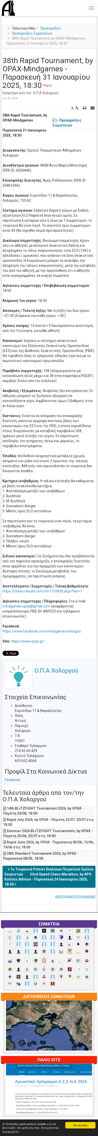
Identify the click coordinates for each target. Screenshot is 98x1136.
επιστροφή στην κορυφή (75, 896)
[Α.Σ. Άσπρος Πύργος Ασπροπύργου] (27, 944)
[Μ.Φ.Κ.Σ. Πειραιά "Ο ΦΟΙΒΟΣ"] (10, 961)
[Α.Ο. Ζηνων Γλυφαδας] (10, 937)
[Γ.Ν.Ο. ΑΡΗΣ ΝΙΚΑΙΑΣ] (35, 951)
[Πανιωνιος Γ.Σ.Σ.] (70, 960)
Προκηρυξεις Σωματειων (32, 33)
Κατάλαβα (80, 1125)
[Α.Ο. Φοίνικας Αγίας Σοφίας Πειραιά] (78, 937)
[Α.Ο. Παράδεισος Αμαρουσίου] (53, 937)
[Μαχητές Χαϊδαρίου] (18, 960)
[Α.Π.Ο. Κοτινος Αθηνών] (10, 944)
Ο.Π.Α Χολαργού (46, 93)
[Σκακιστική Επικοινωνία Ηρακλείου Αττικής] (10, 983)
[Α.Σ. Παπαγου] (44, 944)
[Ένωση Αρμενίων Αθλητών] (87, 951)
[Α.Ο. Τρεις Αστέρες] (70, 937)
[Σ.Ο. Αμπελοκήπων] (53, 969)
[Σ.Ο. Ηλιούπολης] (61, 969)
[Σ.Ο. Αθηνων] (44, 968)
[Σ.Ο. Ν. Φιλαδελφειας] (10, 976)
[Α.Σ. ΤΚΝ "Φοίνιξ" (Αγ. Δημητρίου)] (61, 944)
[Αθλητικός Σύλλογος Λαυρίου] (78, 944)
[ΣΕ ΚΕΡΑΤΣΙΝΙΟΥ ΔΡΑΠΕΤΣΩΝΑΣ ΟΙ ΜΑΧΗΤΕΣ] (87, 976)
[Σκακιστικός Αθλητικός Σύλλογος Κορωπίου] (18, 984)
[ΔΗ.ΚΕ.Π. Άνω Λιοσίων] (44, 951)
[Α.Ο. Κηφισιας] (18, 937)
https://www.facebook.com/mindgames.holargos (42, 631)
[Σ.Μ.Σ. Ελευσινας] (27, 969)
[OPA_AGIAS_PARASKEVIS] (10, 931)
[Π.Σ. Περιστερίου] (44, 959)
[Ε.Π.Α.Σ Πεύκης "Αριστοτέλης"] (78, 953)
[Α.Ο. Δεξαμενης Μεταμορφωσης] (87, 930)
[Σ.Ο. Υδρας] (61, 976)
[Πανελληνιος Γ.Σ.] (61, 962)
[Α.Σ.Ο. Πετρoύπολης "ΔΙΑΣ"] (70, 945)
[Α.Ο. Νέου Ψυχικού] (44, 937)
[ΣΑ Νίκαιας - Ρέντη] (78, 977)
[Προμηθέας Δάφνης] (87, 960)
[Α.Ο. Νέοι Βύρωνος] (35, 937)
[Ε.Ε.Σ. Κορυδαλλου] (53, 951)
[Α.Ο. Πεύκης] (61, 937)
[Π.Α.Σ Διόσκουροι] (35, 960)
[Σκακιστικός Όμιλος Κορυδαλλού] (44, 983)
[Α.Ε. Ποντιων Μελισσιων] (35, 930)
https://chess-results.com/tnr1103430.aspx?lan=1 (42, 591)
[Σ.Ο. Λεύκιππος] (87, 969)
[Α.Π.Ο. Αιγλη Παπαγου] (87, 937)
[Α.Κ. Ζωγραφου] (53, 930)
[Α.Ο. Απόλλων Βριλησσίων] (78, 931)
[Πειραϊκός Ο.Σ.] (78, 960)
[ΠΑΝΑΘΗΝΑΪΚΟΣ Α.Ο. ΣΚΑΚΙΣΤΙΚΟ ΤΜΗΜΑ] (53, 961)
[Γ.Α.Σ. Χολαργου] (27, 951)
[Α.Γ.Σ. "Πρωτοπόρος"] (27, 931)
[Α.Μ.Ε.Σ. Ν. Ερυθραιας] (61, 930)
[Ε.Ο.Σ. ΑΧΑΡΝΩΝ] (70, 951)
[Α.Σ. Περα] (53, 944)
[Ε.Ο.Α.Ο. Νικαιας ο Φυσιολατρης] (61, 952)
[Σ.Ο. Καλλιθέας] (78, 969)
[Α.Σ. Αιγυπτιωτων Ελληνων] (18, 944)
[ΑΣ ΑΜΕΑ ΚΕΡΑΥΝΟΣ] (10, 951)
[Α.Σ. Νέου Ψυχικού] (35, 944)
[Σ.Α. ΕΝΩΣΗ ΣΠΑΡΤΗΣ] (10, 969)
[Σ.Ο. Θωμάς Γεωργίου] (70, 969)
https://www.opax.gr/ (27, 641)
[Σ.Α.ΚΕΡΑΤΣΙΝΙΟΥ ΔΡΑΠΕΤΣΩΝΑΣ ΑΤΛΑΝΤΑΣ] (18, 969)
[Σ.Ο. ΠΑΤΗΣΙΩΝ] (27, 976)
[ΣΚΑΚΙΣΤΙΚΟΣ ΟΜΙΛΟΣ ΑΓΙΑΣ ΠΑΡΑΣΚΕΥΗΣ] (27, 983)
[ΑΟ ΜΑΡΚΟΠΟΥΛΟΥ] (87, 944)
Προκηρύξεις (51, 28)
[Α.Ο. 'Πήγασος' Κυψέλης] (70, 930)
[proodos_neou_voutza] (18, 930)
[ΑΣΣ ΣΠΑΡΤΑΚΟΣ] (18, 951)
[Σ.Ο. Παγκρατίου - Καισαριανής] (18, 976)
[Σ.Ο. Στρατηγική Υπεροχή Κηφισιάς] (53, 976)
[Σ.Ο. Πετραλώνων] (44, 976)
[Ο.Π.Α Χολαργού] (27, 960)
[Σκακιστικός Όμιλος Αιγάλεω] (35, 983)
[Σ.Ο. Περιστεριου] (35, 976)
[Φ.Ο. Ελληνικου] (53, 983)
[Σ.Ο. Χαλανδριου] (70, 976)
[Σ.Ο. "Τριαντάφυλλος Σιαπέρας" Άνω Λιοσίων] (35, 969)
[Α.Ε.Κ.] (44, 930)
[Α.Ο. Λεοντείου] (27, 937)
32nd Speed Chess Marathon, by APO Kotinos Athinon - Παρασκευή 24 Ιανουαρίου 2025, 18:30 (48, 879)
